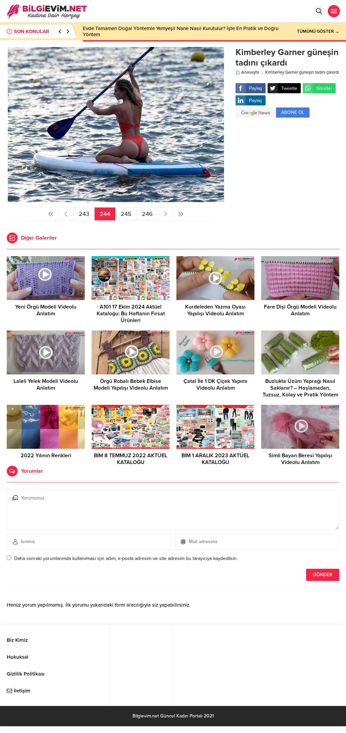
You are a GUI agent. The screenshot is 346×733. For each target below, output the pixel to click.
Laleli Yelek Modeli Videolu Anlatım (46, 384)
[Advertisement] (288, 171)
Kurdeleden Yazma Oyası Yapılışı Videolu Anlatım (215, 310)
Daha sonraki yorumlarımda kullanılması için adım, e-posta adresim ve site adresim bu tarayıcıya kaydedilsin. (126, 558)
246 (147, 214)
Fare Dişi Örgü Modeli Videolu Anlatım (300, 310)
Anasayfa (250, 72)
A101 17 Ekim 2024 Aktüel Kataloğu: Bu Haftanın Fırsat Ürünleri (131, 313)
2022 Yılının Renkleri (46, 455)
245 (126, 214)
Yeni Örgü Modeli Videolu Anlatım (45, 310)
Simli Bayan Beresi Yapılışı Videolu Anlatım (300, 459)
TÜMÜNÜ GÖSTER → (318, 31)
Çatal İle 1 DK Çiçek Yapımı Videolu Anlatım (215, 384)
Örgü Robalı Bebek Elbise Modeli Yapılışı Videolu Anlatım (131, 384)
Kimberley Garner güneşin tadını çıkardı (302, 72)
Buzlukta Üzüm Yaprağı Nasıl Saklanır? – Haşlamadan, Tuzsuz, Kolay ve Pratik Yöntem (300, 388)
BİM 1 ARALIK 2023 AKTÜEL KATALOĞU (215, 459)
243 (84, 214)
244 (105, 214)
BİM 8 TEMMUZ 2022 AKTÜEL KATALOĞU (130, 459)
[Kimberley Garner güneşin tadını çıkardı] (116, 199)
